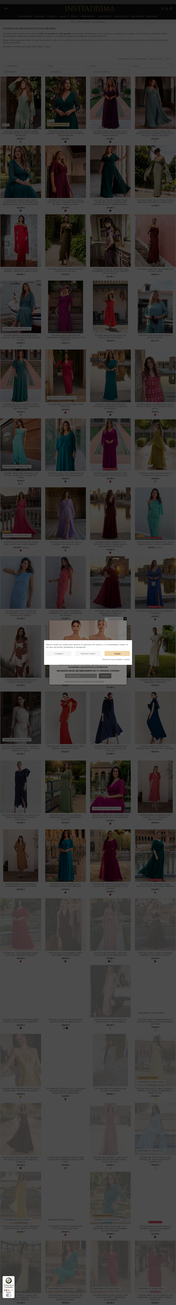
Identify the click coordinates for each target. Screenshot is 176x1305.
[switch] (8, 1295)
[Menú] (13, 1277)
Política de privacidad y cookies (116, 659)
